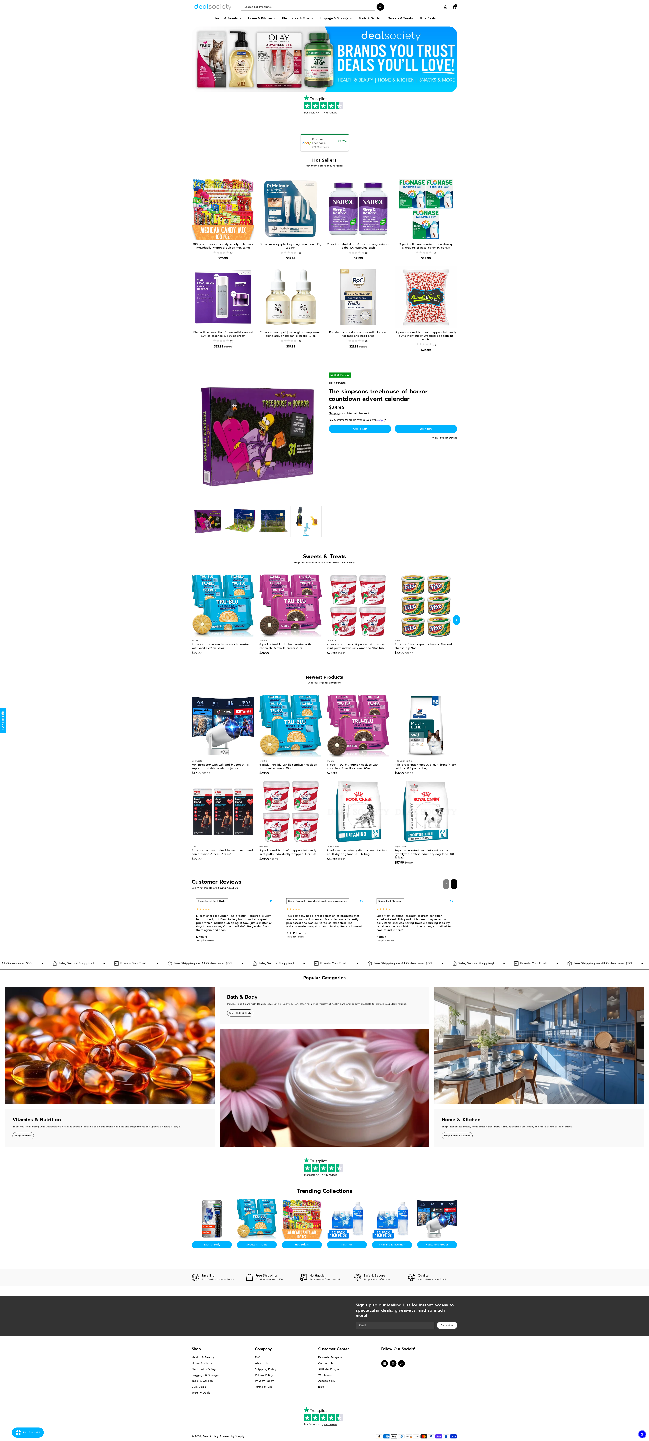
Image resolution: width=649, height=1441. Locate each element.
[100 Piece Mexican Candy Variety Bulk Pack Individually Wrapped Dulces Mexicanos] (223, 209)
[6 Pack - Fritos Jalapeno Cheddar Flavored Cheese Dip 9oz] (426, 605)
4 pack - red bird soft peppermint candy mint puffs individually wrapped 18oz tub (355, 646)
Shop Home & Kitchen (457, 1135)
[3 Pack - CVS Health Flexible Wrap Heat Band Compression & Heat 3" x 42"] (223, 811)
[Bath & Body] (212, 1219)
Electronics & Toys (204, 1369)
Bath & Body (211, 1244)
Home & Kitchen (203, 1363)
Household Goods (437, 1244)
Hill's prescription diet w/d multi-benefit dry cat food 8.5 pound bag (425, 766)
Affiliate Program (329, 1369)
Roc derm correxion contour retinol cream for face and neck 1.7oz (358, 334)
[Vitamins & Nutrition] (392, 1219)
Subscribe (447, 1325)
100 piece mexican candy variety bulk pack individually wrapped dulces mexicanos (223, 246)
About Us (261, 1363)
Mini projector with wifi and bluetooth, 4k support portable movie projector (221, 766)
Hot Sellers (302, 1244)
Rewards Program (330, 1357)
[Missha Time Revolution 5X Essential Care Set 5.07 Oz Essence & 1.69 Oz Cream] (223, 297)
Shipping (334, 413)
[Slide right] (456, 620)
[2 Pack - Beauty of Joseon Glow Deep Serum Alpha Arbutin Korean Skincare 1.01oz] (290, 297)
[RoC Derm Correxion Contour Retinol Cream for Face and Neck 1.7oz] (358, 297)
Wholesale (325, 1375)
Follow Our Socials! (398, 1349)
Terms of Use (264, 1387)
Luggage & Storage (205, 1375)
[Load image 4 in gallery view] (306, 521)
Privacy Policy (264, 1381)
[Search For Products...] (380, 7)
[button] (454, 7)
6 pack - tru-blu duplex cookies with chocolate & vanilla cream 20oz (285, 646)
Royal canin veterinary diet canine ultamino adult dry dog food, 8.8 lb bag (357, 852)
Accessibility (326, 1381)
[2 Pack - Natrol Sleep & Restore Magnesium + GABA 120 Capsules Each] (358, 209)
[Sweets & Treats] (257, 1219)
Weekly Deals (201, 1393)
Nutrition (347, 1244)
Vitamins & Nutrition (392, 1244)
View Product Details (444, 438)
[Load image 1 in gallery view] (207, 521)
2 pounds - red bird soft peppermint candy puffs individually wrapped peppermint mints (426, 336)
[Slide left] (192, 620)
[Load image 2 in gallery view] (240, 521)
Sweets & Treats (256, 1244)
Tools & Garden (202, 1381)
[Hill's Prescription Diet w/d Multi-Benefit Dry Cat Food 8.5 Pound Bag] (426, 726)
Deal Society (211, 1436)
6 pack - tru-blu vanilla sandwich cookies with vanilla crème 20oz (220, 646)
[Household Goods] (437, 1219)
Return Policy (264, 1375)
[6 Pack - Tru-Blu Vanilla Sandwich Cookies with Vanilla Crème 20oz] (223, 605)
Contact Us (325, 1363)
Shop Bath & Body (240, 1013)
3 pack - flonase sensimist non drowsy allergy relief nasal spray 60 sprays (425, 246)
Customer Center (333, 1349)
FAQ (257, 1357)
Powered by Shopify (232, 1436)
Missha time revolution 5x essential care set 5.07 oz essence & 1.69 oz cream (223, 334)
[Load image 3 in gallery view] (273, 521)
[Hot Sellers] (302, 1219)
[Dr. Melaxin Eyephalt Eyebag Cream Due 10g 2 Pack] (290, 209)
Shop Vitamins (23, 1135)
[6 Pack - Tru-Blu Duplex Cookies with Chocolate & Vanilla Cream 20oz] (290, 605)
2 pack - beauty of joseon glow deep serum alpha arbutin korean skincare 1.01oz (290, 334)
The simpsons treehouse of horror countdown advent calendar (378, 395)
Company (263, 1349)
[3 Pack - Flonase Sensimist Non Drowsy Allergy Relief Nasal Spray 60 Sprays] (426, 209)
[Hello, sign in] (445, 7)
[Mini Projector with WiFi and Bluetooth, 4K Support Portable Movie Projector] (223, 726)
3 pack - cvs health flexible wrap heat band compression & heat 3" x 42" (222, 852)
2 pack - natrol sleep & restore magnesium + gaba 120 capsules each (358, 246)
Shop (196, 1349)
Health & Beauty (203, 1357)
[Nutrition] (347, 1219)
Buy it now (426, 429)
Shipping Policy (265, 1369)
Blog (321, 1387)
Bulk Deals (199, 1387)
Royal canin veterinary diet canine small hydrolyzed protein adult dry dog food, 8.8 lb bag (424, 854)
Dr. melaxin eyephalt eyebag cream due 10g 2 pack (290, 246)
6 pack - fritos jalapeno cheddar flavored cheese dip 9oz (423, 646)
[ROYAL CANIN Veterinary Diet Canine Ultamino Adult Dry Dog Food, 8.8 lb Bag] (358, 811)
